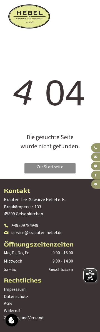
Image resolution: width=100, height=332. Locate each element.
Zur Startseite (50, 166)
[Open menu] (85, 16)
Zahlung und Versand (23, 317)
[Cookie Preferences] (12, 320)
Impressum (15, 289)
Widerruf (12, 310)
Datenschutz (16, 296)
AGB (8, 303)
